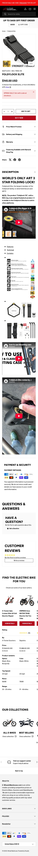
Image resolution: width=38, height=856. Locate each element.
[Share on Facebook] (14, 159)
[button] (30, 9)
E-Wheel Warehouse (12, 851)
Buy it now (19, 118)
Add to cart (25, 111)
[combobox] (19, 14)
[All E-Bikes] (9, 722)
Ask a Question (14, 528)
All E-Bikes (9, 732)
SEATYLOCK (6, 71)
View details (9, 623)
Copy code (24, 24)
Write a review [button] (19, 560)
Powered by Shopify (23, 851)
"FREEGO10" (23, 3)
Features (10, 246)
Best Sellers (26, 732)
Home (3, 31)
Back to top (19, 771)
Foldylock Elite (11, 31)
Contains (10, 253)
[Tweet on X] (10, 159)
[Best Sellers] (26, 722)
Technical (10, 250)
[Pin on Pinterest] (19, 159)
